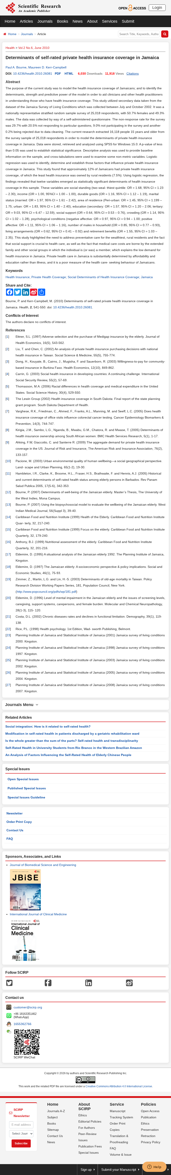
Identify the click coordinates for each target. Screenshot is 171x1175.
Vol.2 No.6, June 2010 (33, 48)
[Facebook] (48, 982)
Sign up (86, 1169)
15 (8, 529)
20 (8, 598)
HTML (69, 73)
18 (8, 567)
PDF (58, 73)
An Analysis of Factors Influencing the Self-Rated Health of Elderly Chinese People (68, 755)
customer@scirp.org (28, 1007)
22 (8, 629)
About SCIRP (84, 1106)
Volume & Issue (121, 1154)
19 (8, 579)
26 (8, 672)
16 (8, 542)
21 (8, 616)
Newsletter (14, 813)
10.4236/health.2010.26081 (32, 73)
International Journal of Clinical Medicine (38, 914)
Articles (26, 21)
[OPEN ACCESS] (132, 7)
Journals (45, 21)
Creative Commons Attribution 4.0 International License (119, 1086)
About (92, 21)
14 (8, 517)
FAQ (9, 838)
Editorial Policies (89, 1121)
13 (8, 504)
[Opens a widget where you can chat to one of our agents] (154, 1167)
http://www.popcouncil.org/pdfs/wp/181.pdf (46, 591)
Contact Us (14, 830)
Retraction (148, 1136)
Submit (128, 21)
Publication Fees (90, 1146)
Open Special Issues (23, 779)
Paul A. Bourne (16, 67)
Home (10, 21)
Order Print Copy (19, 822)
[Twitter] (9, 982)
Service (117, 1104)
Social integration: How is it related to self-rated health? (48, 726)
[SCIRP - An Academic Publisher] (33, 7)
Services (109, 21)
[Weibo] (129, 982)
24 (8, 647)
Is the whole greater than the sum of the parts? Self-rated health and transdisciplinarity (71, 740)
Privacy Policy (150, 1142)
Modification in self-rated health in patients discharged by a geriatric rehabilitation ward (72, 733)
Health (10, 48)
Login (157, 7)
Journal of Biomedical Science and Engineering (43, 865)
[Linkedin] (88, 982)
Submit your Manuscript (118, 1169)
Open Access (150, 1111)
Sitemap (53, 1129)
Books (62, 21)
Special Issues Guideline (26, 797)
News (78, 21)
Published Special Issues (27, 788)
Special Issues (88, 1152)
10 (8, 461)
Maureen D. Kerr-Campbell (47, 67)
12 (8, 492)
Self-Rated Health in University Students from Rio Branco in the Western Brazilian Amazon (73, 748)
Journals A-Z (56, 1111)
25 (8, 660)
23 (8, 635)
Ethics (82, 1115)
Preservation (150, 1129)
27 (8, 685)
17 (8, 554)
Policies (148, 1104)
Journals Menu (20, 704)
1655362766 (22, 1024)
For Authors (86, 1127)
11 (8, 473)
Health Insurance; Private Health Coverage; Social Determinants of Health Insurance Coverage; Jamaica (79, 277)
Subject (52, 1117)
